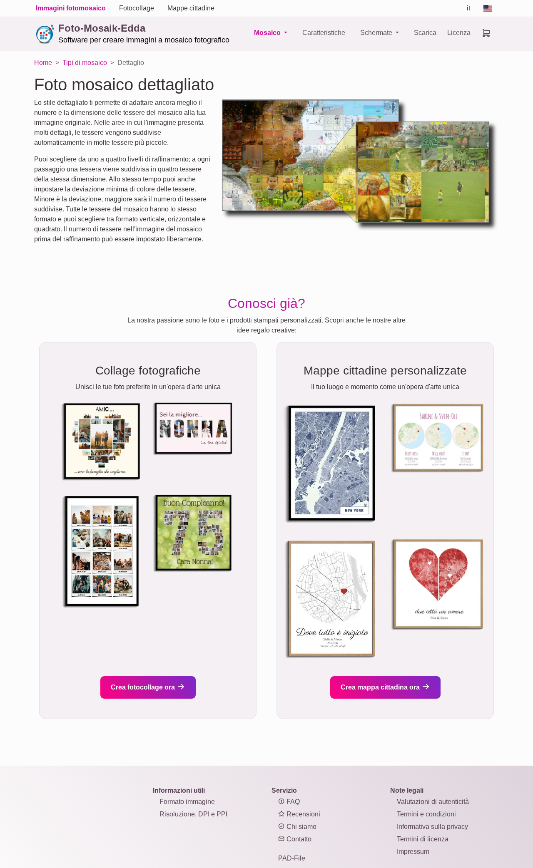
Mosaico (268, 32)
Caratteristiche (323, 32)
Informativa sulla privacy (432, 826)
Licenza (459, 32)
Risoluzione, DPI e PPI (193, 814)
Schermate (377, 32)
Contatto (298, 839)
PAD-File (291, 858)
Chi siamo (300, 826)
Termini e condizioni (426, 814)
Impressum (413, 851)
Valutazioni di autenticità (433, 801)
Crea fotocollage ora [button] (144, 687)
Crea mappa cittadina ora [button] (381, 687)
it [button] (468, 8)
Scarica (425, 32)
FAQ (292, 801)
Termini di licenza (422, 839)
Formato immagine (187, 801)
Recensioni (302, 814)
